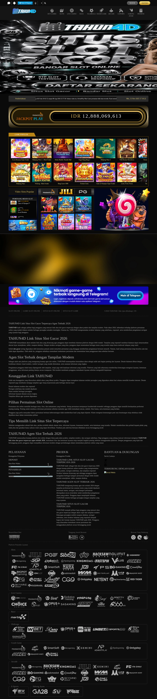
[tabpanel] (78, 57)
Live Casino (71, 14)
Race (82, 14)
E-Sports (121, 14)
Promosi (140, 14)
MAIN (22, 148)
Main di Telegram (26, 3)
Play (38, 119)
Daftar (145, 3)
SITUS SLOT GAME (70, 311)
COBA (50, 202)
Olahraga (91, 14)
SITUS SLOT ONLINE (51, 311)
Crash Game (101, 14)
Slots (62, 14)
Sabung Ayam (131, 15)
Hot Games (52, 14)
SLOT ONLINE (14, 311)
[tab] (49, 192)
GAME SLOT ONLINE (31, 311)
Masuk (132, 3)
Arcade (111, 14)
